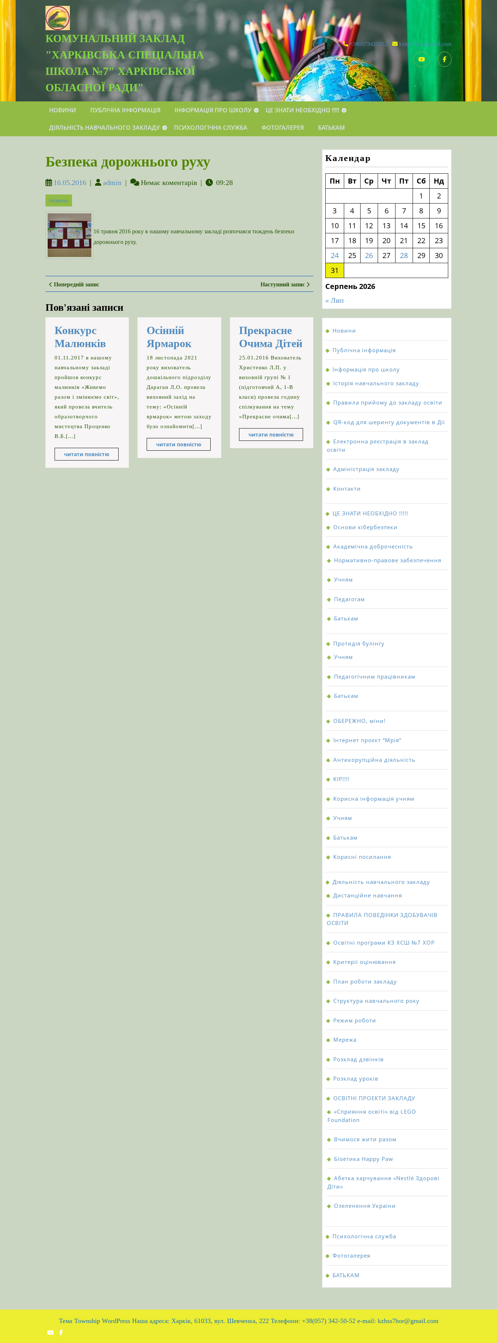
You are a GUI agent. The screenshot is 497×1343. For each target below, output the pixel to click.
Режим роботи (354, 1020)
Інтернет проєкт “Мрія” (367, 740)
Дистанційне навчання (367, 895)
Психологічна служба (210, 128)
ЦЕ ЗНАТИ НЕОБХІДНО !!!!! (302, 110)
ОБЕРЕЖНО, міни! (359, 720)
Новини (62, 110)
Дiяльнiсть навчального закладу (104, 128)
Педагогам (349, 599)
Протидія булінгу (359, 643)
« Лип (334, 300)
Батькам (346, 618)
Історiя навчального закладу (376, 383)
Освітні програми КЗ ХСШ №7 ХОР (384, 942)
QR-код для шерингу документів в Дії (389, 422)
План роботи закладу (365, 981)
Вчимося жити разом (365, 1139)
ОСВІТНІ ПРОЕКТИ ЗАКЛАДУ (374, 1098)
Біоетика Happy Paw (363, 1158)
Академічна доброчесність (373, 546)
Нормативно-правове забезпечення (387, 560)
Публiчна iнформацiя (125, 110)
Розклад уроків (355, 1078)
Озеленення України (365, 1205)
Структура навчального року (376, 1000)
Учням (343, 579)
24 (335, 255)
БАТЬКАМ (331, 128)
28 (404, 255)
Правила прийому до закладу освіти (387, 402)
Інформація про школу (213, 110)
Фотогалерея (283, 128)
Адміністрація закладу (366, 469)
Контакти (347, 488)
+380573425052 (368, 44)
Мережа (345, 1039)
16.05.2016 (69, 182)
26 (369, 255)
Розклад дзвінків (358, 1059)
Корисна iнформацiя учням (373, 798)
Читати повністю (91, 456)
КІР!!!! (341, 779)
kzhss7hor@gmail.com (425, 44)
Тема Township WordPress (94, 1320)
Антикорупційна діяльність (374, 759)
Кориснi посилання (362, 856)
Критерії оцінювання (364, 961)
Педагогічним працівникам (375, 676)
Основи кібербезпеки (365, 527)
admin (112, 182)
